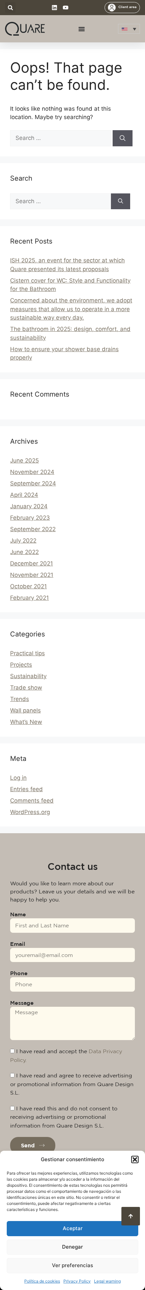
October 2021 (28, 586)
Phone (19, 973)
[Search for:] (61, 138)
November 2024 (32, 472)
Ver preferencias (72, 1265)
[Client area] (112, 7)
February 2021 (29, 597)
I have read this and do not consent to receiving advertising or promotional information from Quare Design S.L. (63, 1117)
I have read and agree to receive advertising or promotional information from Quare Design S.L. (72, 1084)
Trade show (26, 687)
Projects (21, 664)
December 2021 (31, 563)
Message (22, 1003)
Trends (19, 699)
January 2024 (29, 506)
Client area (127, 7)
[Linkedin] (54, 7)
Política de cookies (42, 1281)
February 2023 (30, 517)
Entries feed (26, 789)
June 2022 (24, 552)
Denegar (72, 1247)
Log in (18, 777)
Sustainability (28, 676)
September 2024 (33, 483)
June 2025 (24, 460)
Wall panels (25, 710)
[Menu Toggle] (81, 29)
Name (18, 914)
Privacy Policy (77, 1281)
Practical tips (27, 653)
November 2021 (31, 575)
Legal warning (107, 1281)
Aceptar (73, 1228)
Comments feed (32, 800)
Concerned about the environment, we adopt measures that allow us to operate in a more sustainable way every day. (71, 309)
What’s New (26, 721)
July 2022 (23, 540)
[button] (135, 1159)
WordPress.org (30, 812)
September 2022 (33, 529)
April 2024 (24, 494)
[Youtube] (65, 7)
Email (17, 944)
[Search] (123, 138)
